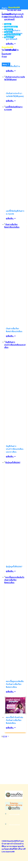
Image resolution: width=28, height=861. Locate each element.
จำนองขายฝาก (11, 27)
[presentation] (15, 83)
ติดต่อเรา (8, 37)
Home (7, 24)
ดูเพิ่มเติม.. (11, 71)
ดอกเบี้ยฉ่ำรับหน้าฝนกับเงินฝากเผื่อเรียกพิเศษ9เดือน (14, 720)
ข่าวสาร (8, 32)
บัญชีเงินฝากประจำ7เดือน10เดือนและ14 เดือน (14, 449)
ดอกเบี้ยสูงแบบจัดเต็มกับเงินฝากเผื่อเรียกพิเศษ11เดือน (15, 684)
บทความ (8, 29)
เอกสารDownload (12, 35)
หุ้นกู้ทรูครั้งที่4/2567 (14, 567)
